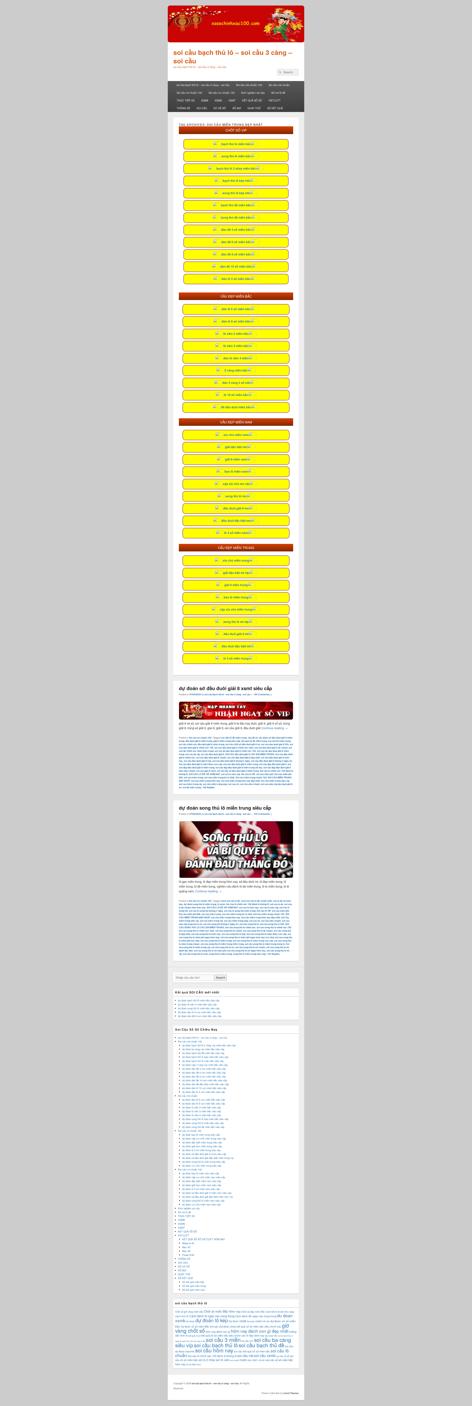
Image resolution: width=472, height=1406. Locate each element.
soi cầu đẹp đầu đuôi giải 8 (273, 764)
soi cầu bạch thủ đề (261, 1345)
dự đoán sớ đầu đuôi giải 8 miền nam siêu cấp (206, 1193)
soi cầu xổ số (282, 1356)
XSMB (204, 100)
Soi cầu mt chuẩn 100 (189, 92)
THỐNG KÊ (183, 108)
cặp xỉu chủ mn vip (236, 484)
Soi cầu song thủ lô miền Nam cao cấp (267, 934)
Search (220, 977)
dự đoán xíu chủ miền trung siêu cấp (201, 1165)
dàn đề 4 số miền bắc (236, 229)
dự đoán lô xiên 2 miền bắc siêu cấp (201, 1107)
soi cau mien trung (193, 777)
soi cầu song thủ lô (249, 924)
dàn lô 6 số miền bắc (236, 309)
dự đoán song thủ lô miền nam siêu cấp (203, 1200)
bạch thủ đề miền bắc (236, 205)
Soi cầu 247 (247, 1340)
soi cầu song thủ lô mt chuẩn (250, 947)
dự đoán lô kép (211, 1320)
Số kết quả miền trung (194, 1286)
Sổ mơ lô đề (278, 92)
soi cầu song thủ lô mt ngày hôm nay (246, 950)
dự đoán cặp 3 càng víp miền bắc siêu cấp (205, 1065)
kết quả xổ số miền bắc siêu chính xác (223, 1335)
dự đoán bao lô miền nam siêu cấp (200, 1173)
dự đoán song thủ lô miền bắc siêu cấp (198, 1008)
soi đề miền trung (192, 787)
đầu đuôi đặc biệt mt (236, 646)
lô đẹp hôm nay (255, 1335)
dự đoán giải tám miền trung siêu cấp (202, 1146)
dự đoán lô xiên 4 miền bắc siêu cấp (201, 1115)
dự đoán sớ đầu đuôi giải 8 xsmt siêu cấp (225, 688)
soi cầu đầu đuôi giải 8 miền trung (240, 764)
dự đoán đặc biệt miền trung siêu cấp (202, 1142)
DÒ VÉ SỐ (220, 108)
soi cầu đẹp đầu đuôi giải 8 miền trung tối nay (239, 767)
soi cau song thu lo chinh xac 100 (274, 927)
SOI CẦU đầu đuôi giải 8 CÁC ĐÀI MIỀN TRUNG (249, 754)
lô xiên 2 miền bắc (236, 334)
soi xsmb (234, 1360)
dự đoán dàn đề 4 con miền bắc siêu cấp (204, 1068)
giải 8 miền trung (236, 585)
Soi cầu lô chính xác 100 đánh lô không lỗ (247, 904)
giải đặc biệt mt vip (236, 573)
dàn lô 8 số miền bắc (236, 321)
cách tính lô (182, 1316)
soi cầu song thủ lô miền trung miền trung (222, 944)
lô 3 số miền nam (236, 533)
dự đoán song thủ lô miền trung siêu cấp (225, 807)
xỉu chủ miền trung (236, 560)
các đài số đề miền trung (234, 737)
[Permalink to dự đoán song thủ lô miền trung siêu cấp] (236, 877)
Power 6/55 (188, 1255)
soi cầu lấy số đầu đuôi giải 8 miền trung (238, 770)
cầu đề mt (253, 737)
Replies (208, 787)
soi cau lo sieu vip (230, 774)
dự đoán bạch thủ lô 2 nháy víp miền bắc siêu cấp (209, 1045)
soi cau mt (233, 784)
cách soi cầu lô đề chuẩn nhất (256, 900)
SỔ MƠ (236, 108)
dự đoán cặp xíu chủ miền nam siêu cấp (203, 1177)
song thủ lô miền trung (220, 954)
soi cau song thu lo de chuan (258, 930)
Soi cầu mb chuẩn (279, 85)
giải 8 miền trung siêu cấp (226, 741)
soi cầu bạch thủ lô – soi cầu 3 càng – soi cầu (232, 56)
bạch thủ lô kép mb (236, 180)
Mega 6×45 (188, 1243)
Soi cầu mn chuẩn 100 (222, 92)
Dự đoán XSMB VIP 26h (258, 1321)
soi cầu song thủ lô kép (234, 934)
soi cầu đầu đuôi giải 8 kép (197, 760)
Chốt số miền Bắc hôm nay (222, 1311)
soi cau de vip (192, 754)
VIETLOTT (274, 100)
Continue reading (274, 728)
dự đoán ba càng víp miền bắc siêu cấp (203, 1049)
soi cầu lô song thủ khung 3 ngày (206, 910)
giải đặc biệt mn (236, 447)
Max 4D (186, 1251)
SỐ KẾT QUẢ (275, 108)
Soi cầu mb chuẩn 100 (249, 85)
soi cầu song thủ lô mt (222, 947)
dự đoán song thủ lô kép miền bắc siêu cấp (205, 1119)
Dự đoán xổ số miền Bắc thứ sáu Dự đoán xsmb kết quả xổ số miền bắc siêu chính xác (231, 1326)
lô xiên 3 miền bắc (236, 346)
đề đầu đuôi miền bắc (236, 407)
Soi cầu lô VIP (248, 774)
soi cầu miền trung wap (215, 784)
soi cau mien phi (264, 774)
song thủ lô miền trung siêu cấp (249, 954)
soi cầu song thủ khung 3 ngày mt (220, 924)
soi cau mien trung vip (190, 784)
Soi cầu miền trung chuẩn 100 (251, 777)
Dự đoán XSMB (237, 1321)
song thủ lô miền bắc (236, 156)
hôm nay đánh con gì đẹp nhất (259, 1331)
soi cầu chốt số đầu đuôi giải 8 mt (242, 744)
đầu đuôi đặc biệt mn (236, 520)
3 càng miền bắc (236, 370)
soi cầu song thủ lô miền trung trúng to (265, 944)
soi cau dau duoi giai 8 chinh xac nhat (233, 747)
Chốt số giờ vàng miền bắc (189, 1311)
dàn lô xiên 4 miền (236, 358)
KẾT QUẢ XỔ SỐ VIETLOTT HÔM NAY (203, 1239)
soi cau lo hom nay (249, 907)
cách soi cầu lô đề (230, 900)
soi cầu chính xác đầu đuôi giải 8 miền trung (201, 744)
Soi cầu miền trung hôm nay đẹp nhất (240, 780)
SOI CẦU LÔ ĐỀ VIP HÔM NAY (204, 774)
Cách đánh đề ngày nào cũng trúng (255, 1316)
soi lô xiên (223, 1360)
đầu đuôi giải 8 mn (236, 508)
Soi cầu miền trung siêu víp (275, 780)
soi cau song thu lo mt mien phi (210, 950)
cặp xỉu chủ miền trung (236, 609)
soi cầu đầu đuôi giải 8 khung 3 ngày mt (271, 760)
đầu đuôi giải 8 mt (236, 634)
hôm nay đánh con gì (218, 1331)
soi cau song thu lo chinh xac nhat (196, 930)
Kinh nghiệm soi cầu (253, 92)
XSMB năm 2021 (249, 1360)
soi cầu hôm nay (214, 1350)
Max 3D (186, 1247)
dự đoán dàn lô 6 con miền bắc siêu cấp (199, 1012)
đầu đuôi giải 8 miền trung (198, 741)
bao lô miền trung (236, 597)
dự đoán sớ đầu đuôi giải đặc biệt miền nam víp (207, 1196)
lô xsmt (221, 904)
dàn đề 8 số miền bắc (236, 254)
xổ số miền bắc (266, 1360)
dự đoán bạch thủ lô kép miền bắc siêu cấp (205, 1057)
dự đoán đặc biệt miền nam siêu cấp (201, 1181)
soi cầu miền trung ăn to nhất (219, 777)
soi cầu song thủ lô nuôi (195, 954)
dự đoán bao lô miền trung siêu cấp (201, 1134)
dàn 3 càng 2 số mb (236, 383)
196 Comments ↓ (263, 694)
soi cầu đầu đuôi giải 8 (212, 754)
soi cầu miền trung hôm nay (205, 780)
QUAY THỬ (254, 108)
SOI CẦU (202, 108)
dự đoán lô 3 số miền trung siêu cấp (201, 1150)
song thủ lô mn (236, 496)
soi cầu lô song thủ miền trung (240, 910)
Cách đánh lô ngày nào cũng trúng (211, 1316)
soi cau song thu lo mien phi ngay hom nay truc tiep (247, 937)
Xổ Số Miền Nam (193, 1364)
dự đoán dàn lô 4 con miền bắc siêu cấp (203, 1092)
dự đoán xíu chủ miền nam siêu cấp (201, 1204)
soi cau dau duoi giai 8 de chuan (271, 747)
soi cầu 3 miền (223, 1339)
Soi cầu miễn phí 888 (189, 914)
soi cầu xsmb (264, 1355)
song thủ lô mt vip (236, 622)
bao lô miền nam (236, 471)
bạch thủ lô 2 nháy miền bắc (236, 168)
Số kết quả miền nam (193, 1289)
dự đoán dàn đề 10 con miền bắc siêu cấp (204, 1080)
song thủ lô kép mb (236, 193)
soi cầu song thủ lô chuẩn (228, 930)
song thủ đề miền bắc (236, 217)
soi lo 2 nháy (207, 1360)
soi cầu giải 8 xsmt (206, 770)
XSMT (232, 100)
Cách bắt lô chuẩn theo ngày (280, 1311)
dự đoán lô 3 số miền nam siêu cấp (201, 1189)
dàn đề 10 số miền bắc (236, 266)
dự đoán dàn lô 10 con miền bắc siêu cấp (204, 1088)
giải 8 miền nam (236, 459)
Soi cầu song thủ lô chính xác (240, 927)
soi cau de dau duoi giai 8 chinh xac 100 (235, 751)
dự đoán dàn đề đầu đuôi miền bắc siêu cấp (205, 1084)
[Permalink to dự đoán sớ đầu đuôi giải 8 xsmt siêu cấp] (236, 718)
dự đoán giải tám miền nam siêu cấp (201, 1185)
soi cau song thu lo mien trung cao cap (253, 940)
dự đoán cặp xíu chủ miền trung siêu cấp (204, 1138)
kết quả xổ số (194, 1335)
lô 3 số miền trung (236, 658)
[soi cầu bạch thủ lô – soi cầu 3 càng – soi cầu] (236, 41)
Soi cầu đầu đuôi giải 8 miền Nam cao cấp (200, 764)
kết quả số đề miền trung (254, 741)
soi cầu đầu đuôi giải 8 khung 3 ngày (231, 760)
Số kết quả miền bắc (193, 1282)
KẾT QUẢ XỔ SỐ (252, 100)
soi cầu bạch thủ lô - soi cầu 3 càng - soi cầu (227, 694)
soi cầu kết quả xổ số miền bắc (252, 1351)
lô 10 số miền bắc (236, 395)
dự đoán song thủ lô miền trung (200, 904)
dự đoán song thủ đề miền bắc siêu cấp (203, 1127)
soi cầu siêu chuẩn (250, 784)
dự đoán (190, 1321)
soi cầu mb (245, 1355)
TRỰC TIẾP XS (186, 100)
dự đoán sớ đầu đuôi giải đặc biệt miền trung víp (208, 1158)
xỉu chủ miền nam (236, 435)
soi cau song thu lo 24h (272, 924)
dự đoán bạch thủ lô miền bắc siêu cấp (198, 1000)
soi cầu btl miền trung (279, 741)
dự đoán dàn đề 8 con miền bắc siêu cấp (199, 1016)
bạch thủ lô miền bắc (236, 144)
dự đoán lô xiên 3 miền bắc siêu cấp (197, 1004)
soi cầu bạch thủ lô (216, 1345)
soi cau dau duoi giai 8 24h (275, 744)
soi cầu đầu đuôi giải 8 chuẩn (211, 757)
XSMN (218, 100)
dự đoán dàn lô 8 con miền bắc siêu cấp (203, 1103)
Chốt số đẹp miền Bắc (253, 1311)
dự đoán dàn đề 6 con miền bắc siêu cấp (204, 1072)
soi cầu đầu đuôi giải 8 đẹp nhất (243, 757)
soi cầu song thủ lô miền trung (216, 940)
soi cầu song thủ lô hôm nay (206, 934)
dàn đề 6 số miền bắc (236, 242)
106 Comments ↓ (263, 814)
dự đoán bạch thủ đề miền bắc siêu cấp (203, 1053)
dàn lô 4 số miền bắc (236, 279)
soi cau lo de (276, 904)
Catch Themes (291, 1393)
